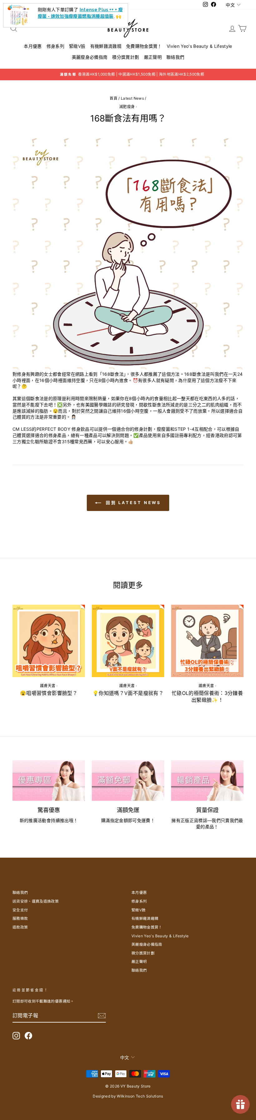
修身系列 (55, 46)
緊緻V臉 (77, 46)
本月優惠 (33, 46)
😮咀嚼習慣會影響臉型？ (48, 693)
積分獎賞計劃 (125, 57)
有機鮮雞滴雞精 (105, 46)
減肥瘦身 (127, 106)
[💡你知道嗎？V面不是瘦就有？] (128, 641)
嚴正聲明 (153, 57)
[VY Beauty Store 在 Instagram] (16, 1035)
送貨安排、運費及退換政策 (35, 901)
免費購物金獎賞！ (144, 46)
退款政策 (20, 927)
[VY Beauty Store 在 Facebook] (28, 1035)
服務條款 (20, 918)
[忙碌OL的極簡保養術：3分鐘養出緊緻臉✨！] (207, 641)
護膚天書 (47, 685)
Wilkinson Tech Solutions (140, 1096)
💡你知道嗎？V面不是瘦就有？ (128, 693)
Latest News (132, 98)
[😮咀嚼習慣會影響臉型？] (48, 641)
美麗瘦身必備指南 (90, 57)
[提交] (102, 1015)
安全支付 (20, 910)
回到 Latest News (132, 502)
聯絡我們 (175, 57)
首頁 (113, 98)
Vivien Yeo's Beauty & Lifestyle (199, 46)
